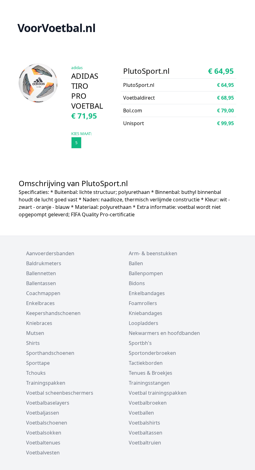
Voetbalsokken (43, 432)
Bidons (137, 283)
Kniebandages (145, 313)
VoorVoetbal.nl (56, 27)
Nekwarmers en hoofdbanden (164, 333)
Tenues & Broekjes (150, 372)
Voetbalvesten (43, 452)
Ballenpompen (146, 273)
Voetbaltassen (145, 432)
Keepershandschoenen (53, 313)
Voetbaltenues (43, 442)
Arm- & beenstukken (153, 253)
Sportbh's (140, 343)
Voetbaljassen (42, 412)
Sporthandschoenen (50, 353)
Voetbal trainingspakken (158, 392)
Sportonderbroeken (152, 353)
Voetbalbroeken (148, 402)
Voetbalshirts (144, 422)
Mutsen (35, 333)
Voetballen (141, 412)
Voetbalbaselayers (47, 402)
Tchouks (36, 372)
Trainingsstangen (149, 382)
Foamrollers (143, 303)
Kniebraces (39, 323)
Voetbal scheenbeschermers (59, 392)
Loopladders (143, 323)
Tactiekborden (146, 363)
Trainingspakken (45, 382)
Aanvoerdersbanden (50, 253)
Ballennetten (41, 273)
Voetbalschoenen (46, 422)
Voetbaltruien (145, 442)
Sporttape (38, 363)
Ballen (136, 263)
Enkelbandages (147, 293)
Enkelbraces (40, 303)
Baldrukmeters (43, 263)
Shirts (33, 343)
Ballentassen (41, 283)
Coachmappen (43, 293)
